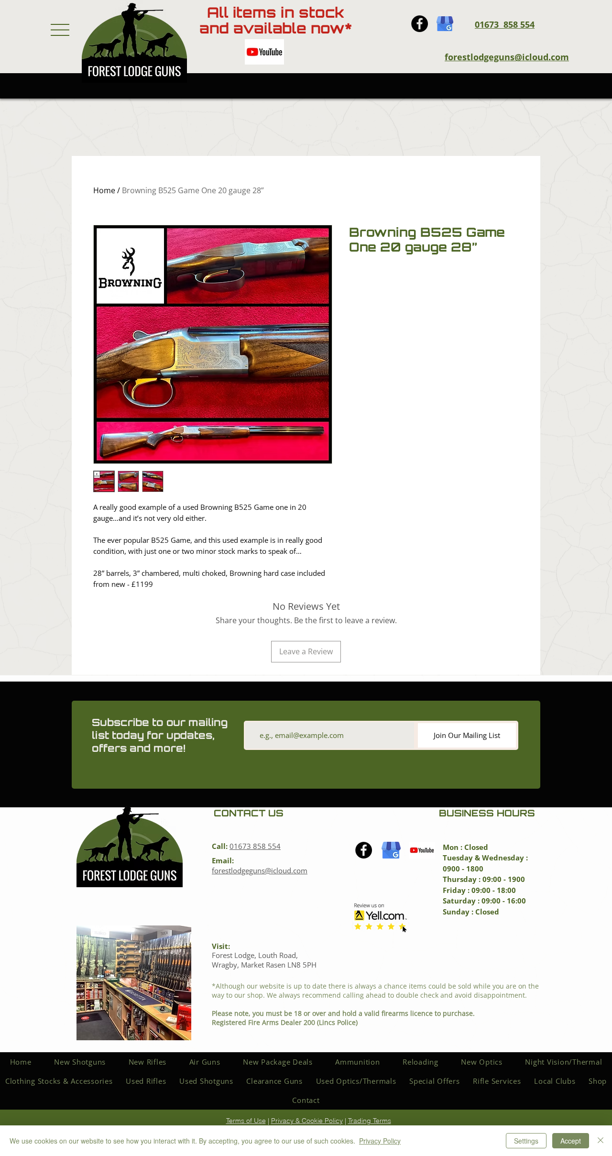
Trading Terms (369, 1120)
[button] (60, 30)
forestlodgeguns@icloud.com (507, 57)
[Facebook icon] (419, 23)
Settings (526, 1140)
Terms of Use (246, 1120)
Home (104, 190)
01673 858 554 (255, 846)
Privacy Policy (380, 1140)
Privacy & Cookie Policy (307, 1120)
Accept (570, 1140)
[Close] (600, 1140)
